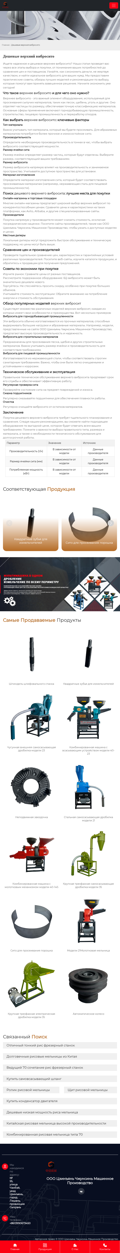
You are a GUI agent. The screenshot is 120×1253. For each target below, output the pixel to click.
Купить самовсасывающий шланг (34, 1079)
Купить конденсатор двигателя (32, 1101)
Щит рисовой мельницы (88, 1090)
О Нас (75, 1246)
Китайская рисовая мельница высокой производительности (56, 1123)
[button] (111, 523)
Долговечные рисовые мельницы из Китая (42, 1056)
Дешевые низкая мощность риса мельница (42, 1112)
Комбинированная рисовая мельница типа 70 (45, 1134)
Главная (6, 45)
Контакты (105, 1246)
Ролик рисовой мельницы (28, 1090)
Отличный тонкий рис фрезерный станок (41, 1045)
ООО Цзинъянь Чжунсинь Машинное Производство (76, 329)
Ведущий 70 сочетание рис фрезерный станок (45, 1067)
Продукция (45, 1246)
